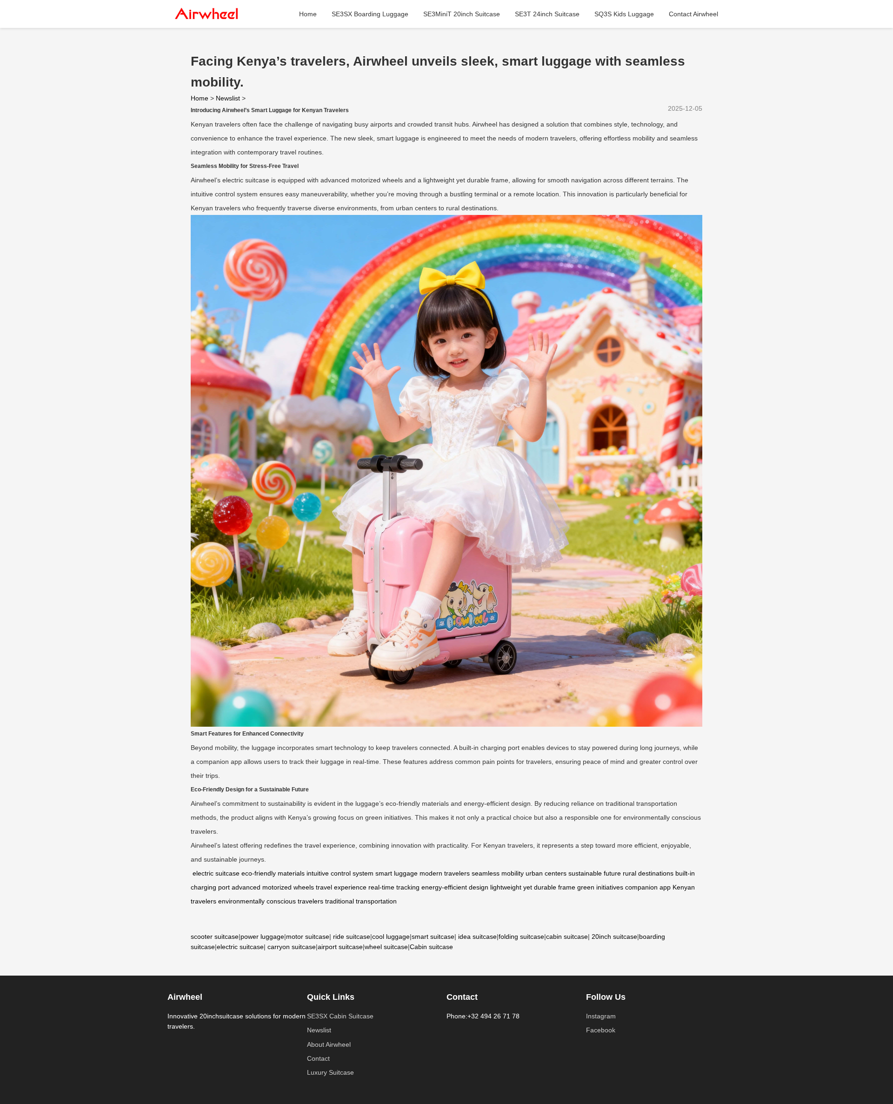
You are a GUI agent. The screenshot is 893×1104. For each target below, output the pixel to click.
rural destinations (648, 873)
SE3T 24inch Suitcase (547, 14)
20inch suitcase (614, 936)
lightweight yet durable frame (532, 887)
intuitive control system (340, 873)
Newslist (228, 98)
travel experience (341, 887)
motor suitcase (307, 936)
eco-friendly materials (273, 873)
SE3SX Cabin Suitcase (340, 1016)
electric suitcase (216, 873)
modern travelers (445, 873)
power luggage (262, 936)
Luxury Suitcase (330, 1072)
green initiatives (600, 887)
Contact (318, 1058)
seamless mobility (498, 873)
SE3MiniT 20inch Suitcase (461, 14)
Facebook (600, 1030)
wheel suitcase (386, 946)
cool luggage (391, 936)
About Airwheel (329, 1044)
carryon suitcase (291, 946)
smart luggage (396, 873)
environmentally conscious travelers (270, 901)
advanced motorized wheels (273, 887)
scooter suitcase (215, 936)
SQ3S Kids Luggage (624, 14)
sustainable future (594, 873)
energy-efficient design (454, 887)
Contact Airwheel (693, 14)
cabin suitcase (567, 936)
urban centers (546, 873)
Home (308, 14)
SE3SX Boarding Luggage (370, 14)
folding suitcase (521, 936)
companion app (648, 887)
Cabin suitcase (431, 946)
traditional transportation (361, 901)
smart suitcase (433, 936)
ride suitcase (351, 936)
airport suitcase (340, 946)
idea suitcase (477, 936)
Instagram (601, 1016)
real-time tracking (394, 887)
